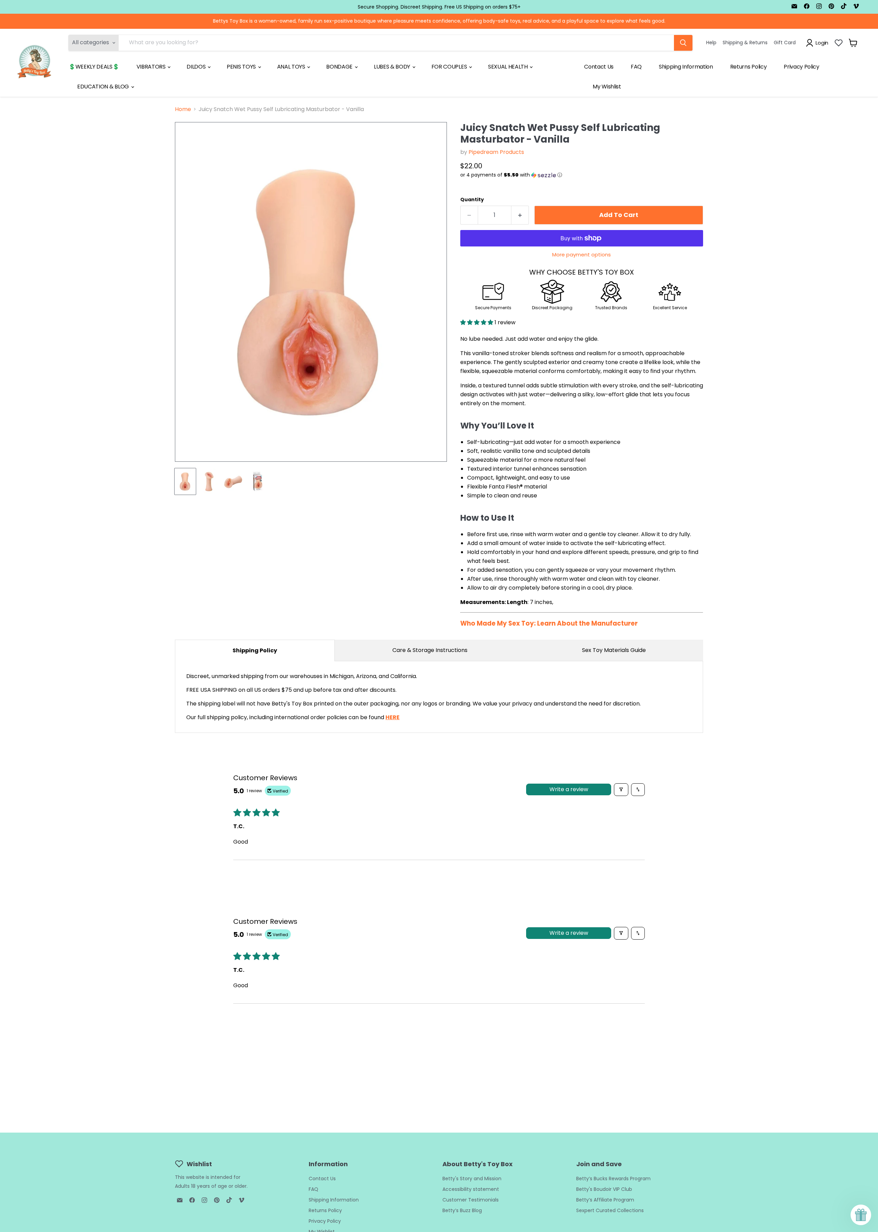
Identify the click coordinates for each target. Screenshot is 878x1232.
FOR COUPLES (449, 67)
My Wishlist (607, 86)
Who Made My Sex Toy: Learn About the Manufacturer (549, 623)
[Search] (683, 43)
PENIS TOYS (242, 67)
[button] (581, 175)
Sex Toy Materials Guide (614, 650)
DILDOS (197, 67)
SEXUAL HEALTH (508, 67)
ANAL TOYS (292, 67)
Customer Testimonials (470, 1199)
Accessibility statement (470, 1189)
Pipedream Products (496, 152)
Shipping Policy (255, 650)
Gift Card (785, 42)
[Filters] (621, 789)
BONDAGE (340, 67)
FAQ (636, 67)
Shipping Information (686, 67)
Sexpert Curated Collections (610, 1210)
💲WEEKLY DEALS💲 (94, 67)
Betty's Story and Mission (471, 1178)
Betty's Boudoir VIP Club (604, 1189)
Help (711, 42)
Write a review (568, 789)
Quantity (472, 199)
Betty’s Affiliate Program (605, 1199)
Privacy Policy (801, 67)
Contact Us (599, 67)
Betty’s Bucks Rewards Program (613, 1178)
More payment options (581, 254)
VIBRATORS (152, 67)
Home (183, 109)
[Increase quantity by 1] (520, 215)
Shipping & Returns (745, 42)
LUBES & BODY (393, 67)
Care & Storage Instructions (429, 650)
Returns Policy (748, 67)
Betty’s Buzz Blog (462, 1210)
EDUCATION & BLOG (103, 86)
